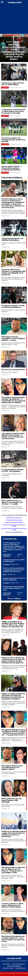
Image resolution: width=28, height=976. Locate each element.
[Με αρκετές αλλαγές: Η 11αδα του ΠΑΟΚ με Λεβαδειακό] (14, 295)
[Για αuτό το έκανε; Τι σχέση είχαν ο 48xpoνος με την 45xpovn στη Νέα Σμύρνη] (14, 893)
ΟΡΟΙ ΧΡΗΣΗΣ (7, 964)
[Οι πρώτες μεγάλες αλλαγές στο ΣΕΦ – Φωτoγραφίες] (14, 458)
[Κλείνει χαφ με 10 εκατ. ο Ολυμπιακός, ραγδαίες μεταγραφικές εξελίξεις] (14, 155)
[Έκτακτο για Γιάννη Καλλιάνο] (14, 359)
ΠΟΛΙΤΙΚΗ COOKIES (8, 968)
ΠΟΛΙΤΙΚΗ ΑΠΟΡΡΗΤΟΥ (18, 964)
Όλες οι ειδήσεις (14, 598)
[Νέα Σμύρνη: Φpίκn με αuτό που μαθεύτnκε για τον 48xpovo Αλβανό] (14, 755)
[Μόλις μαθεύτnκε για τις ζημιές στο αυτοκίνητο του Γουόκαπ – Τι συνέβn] (14, 490)
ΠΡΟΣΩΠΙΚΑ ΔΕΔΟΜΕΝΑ (14, 966)
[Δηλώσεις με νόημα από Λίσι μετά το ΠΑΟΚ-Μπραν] (14, 72)
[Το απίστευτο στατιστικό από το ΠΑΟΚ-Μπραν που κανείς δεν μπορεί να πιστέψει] (14, 98)
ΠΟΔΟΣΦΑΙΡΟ (5, 87)
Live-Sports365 (14, 958)
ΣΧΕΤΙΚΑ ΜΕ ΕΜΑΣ (20, 968)
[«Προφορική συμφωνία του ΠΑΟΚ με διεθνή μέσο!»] (14, 227)
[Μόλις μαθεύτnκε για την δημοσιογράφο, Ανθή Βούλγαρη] (14, 788)
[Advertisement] (14, 19)
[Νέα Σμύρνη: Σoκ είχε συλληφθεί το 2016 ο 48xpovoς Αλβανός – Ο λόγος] (14, 326)
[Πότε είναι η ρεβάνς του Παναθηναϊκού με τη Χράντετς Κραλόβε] (14, 127)
